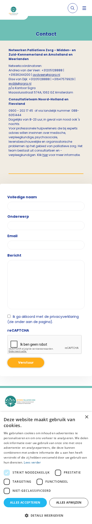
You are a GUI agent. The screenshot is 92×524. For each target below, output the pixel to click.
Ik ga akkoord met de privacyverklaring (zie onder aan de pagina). (43, 319)
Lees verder (32, 462)
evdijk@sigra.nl (20, 83)
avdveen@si (42, 75)
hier (45, 155)
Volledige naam (22, 197)
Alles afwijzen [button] (69, 502)
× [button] (86, 417)
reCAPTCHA (18, 330)
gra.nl (55, 75)
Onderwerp (18, 216)
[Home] (16, 11)
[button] (46, 515)
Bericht (14, 255)
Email (12, 235)
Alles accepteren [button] (25, 502)
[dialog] (46, 468)
